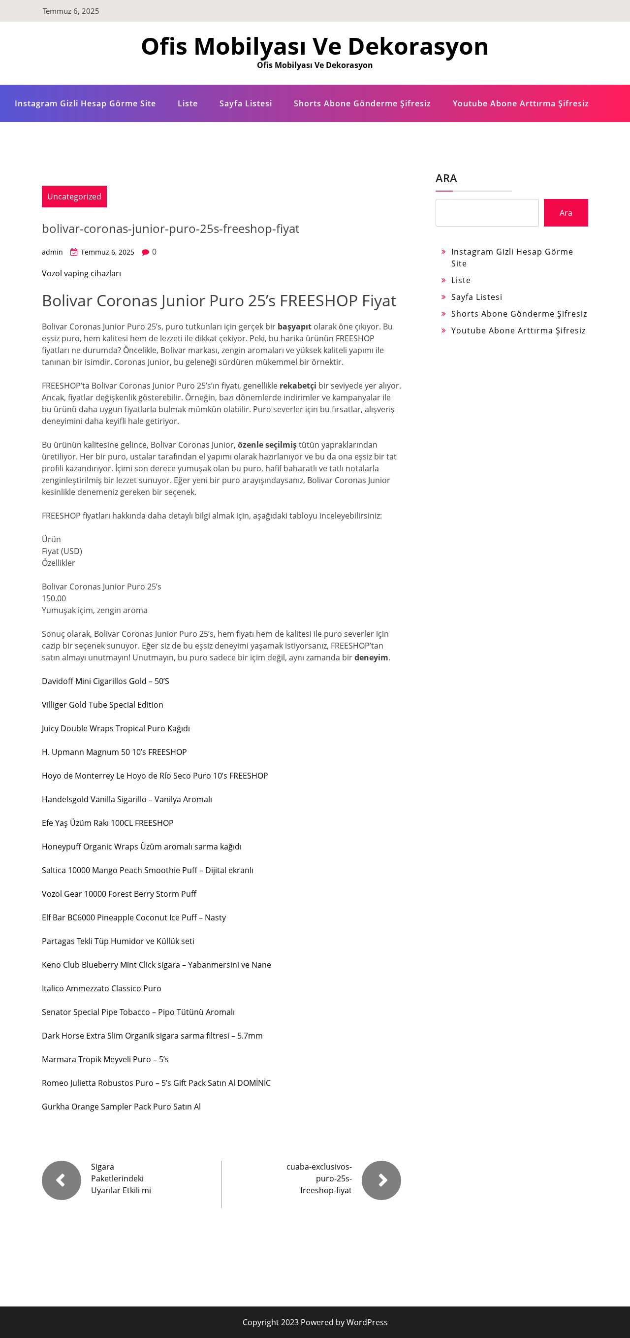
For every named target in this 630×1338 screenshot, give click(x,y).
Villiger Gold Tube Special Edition (102, 704)
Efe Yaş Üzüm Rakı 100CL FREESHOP (108, 822)
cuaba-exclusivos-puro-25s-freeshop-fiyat (319, 1178)
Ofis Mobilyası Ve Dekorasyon (315, 46)
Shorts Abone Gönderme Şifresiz (362, 103)
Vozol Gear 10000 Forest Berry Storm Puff (119, 893)
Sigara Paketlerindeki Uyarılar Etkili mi (121, 1178)
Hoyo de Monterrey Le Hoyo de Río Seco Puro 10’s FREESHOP (155, 775)
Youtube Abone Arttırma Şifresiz (521, 103)
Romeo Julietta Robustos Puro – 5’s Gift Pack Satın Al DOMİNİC (156, 1082)
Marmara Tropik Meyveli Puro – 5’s (105, 1059)
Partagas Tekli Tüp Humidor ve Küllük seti (118, 941)
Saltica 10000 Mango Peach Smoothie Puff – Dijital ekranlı (147, 870)
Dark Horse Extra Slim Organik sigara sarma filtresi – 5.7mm (152, 1035)
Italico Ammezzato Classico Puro (101, 988)
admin (52, 252)
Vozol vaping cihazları (81, 273)
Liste (188, 103)
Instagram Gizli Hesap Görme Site (85, 103)
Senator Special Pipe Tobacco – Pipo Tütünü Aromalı (138, 1012)
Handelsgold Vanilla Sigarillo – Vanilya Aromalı (127, 799)
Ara (446, 177)
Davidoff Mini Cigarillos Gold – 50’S (105, 681)
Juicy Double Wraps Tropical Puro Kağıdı (116, 728)
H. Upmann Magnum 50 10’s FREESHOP (114, 752)
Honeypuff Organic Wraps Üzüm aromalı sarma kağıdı (142, 846)
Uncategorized (74, 196)
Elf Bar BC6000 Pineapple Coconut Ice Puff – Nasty (134, 917)
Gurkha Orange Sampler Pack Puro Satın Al (121, 1106)
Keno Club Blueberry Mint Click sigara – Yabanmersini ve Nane (156, 964)
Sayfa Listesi (246, 103)
